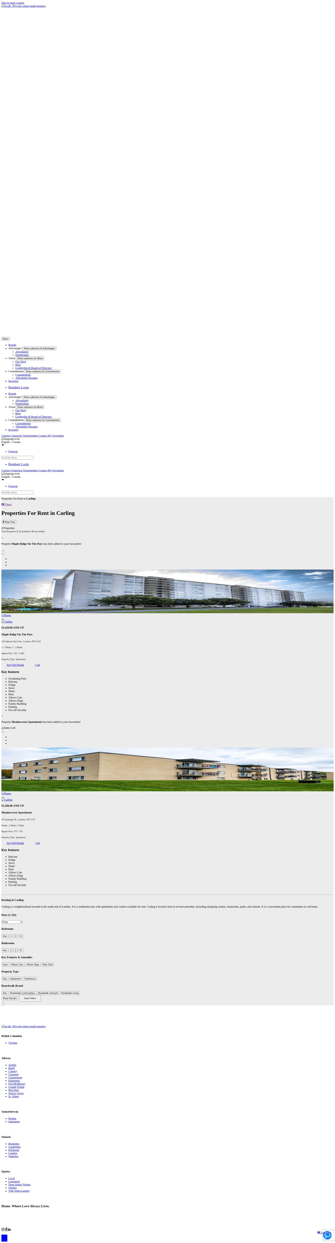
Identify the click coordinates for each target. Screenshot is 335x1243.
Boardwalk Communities (22, 993)
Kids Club (48, 964)
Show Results (10, 998)
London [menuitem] (12, 1153)
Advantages (21, 351)
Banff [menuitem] (11, 1068)
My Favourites (56, 435)
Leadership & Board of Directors (33, 367)
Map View (9, 522)
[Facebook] (6, 1230)
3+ (21, 936)
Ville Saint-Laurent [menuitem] (18, 1190)
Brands (12, 344)
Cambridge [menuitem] (14, 1146)
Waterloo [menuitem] (13, 1156)
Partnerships (22, 354)
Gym (5, 964)
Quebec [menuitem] (12, 1187)
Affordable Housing (26, 377)
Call (37, 664)
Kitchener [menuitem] (13, 1150)
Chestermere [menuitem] (15, 1077)
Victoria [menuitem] (12, 1042)
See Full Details (15, 664)
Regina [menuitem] (12, 1118)
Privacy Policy (38, 1212)
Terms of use (55, 1212)
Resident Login (18, 387)
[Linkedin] (9, 1230)
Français (13, 451)
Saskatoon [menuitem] (14, 1121)
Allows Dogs (33, 964)
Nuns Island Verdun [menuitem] (19, 1184)
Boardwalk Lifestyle (48, 993)
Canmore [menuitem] (13, 1074)
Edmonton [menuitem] (14, 1080)
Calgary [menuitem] (12, 1071)
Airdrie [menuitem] (12, 1065)
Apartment (15, 978)
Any (5, 936)
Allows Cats (17, 964)
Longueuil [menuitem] (14, 1181)
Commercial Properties (23, 1229)
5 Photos (6, 615)
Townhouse (30, 978)
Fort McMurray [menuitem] (16, 1083)
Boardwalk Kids (58, 1229)
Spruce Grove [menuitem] (16, 1093)
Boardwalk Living (70, 993)
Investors (13, 381)
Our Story (20, 361)
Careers (5, 435)
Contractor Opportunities (24, 435)
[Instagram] (3, 1230)
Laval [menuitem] (11, 1178)
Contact (43, 435)
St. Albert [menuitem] (13, 1096)
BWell (42, 1229)
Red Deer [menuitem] (13, 1090)
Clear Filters (30, 998)
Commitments (23, 374)
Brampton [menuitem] (13, 1143)
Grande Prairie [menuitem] (16, 1087)
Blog (18, 364)
